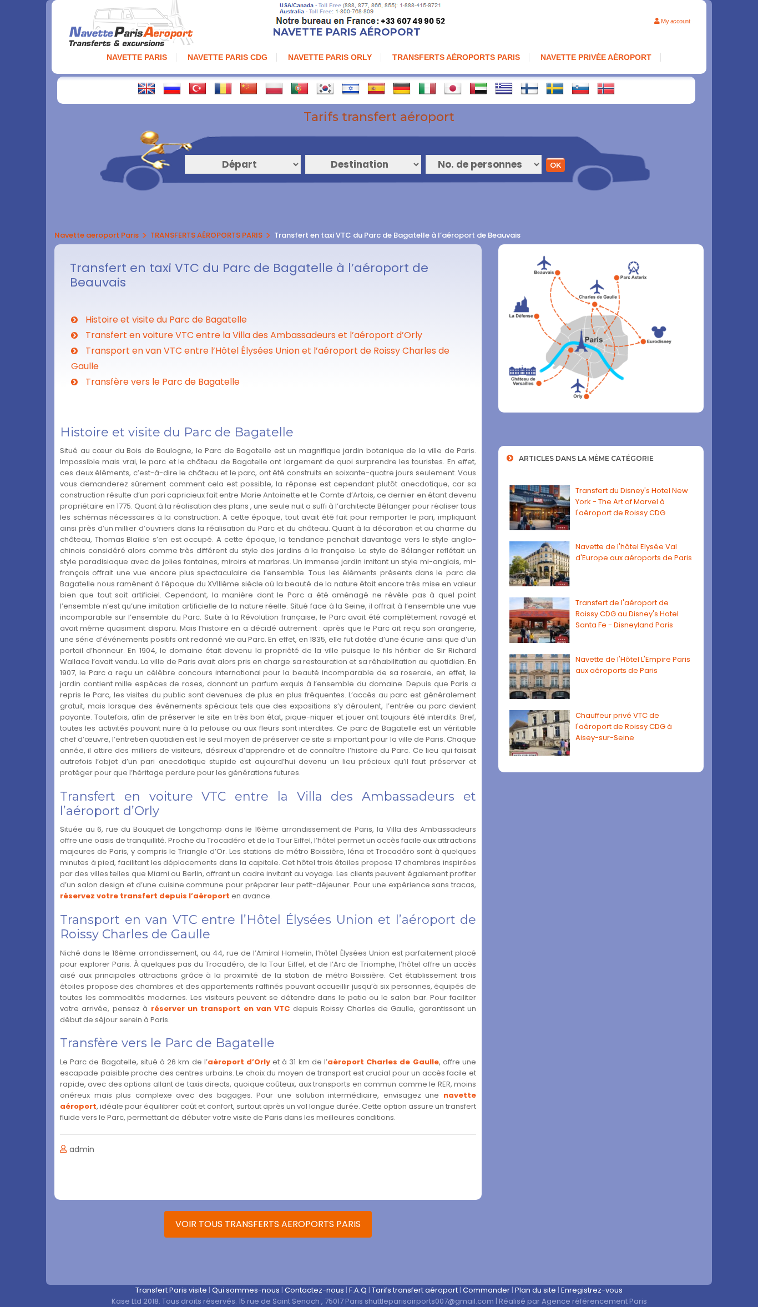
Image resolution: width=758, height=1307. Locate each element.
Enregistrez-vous (592, 1290)
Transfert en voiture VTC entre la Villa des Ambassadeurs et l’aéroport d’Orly (252, 335)
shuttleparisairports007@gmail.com (429, 1301)
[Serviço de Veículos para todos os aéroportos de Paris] (300, 88)
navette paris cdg (227, 57)
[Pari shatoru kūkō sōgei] (453, 88)
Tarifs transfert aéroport (415, 1290)
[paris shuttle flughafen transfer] (402, 88)
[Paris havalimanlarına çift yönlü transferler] (197, 88)
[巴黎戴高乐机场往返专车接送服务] (248, 88)
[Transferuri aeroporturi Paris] (223, 88)
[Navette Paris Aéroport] (131, 24)
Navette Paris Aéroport (347, 32)
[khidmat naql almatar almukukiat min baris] (478, 88)
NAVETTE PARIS (137, 57)
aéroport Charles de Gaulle (383, 1062)
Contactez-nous (314, 1290)
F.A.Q (358, 1290)
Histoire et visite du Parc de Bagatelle (165, 319)
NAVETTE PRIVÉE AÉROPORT (595, 57)
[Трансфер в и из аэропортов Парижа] (172, 88)
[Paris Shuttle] (146, 88)
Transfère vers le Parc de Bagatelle (161, 381)
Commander (486, 1290)
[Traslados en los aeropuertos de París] (376, 88)
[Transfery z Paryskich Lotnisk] (274, 88)
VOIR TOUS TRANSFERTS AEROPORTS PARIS (268, 1224)
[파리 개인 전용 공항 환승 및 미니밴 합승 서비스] (325, 88)
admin (81, 1149)
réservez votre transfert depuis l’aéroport (145, 896)
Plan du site (535, 1290)
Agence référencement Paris (594, 1301)
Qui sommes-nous (246, 1290)
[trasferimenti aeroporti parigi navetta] (427, 88)
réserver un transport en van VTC (220, 1008)
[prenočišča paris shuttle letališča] (580, 88)
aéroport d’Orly (239, 1062)
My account (675, 21)
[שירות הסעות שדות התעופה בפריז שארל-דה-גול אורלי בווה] (351, 88)
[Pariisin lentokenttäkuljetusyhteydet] (529, 88)
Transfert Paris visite (171, 1290)
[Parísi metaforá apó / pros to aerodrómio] (504, 88)
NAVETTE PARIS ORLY (330, 57)
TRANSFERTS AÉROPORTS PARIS (456, 57)
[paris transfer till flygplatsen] (555, 88)
